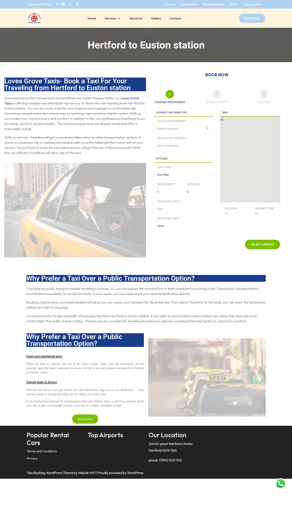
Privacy (32, 458)
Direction (164, 167)
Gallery (156, 18)
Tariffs (233, 4)
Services (110, 18)
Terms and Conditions (42, 451)
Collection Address (171, 121)
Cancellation (189, 4)
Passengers (166, 184)
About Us (136, 18)
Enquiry (170, 4)
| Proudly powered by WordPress (119, 473)
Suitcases (193, 184)
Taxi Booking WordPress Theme (50, 473)
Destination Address (172, 138)
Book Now (252, 18)
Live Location (252, 4)
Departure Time (168, 218)
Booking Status (213, 4)
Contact (175, 18)
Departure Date (168, 201)
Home (92, 18)
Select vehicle (262, 244)
